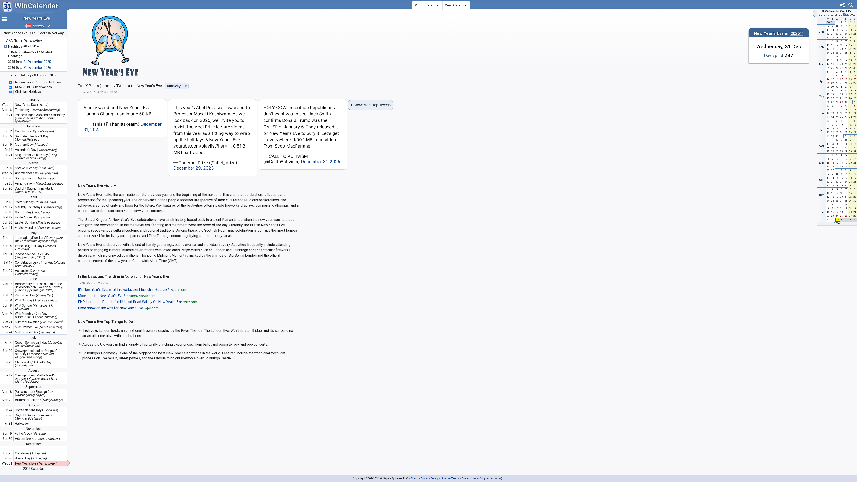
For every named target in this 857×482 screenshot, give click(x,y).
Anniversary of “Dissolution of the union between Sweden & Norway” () (39, 287)
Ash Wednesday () (36, 173)
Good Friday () (33, 212)
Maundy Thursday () (38, 207)
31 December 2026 (37, 68)
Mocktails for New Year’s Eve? (116, 296)
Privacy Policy (429, 478)
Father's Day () (31, 433)
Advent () (37, 438)
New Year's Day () (31, 104)
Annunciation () (39, 183)
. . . (33, 448)
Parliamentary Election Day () (34, 393)
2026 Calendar (33, 469)
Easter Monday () (38, 227)
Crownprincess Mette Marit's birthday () (36, 378)
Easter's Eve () (33, 217)
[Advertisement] (443, 45)
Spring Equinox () (35, 178)
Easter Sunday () (38, 222)
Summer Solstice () (39, 322)
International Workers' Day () (38, 239)
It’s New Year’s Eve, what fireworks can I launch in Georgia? (132, 290)
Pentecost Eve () (34, 295)
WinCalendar (36, 6)
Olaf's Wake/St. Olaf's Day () (33, 363)
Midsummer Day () (35, 332)
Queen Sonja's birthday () (38, 344)
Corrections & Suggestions (479, 478)
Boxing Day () (31, 458)
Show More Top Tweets (370, 104)
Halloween (22, 423)
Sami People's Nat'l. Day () (31, 138)
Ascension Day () (30, 272)
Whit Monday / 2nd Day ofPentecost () (36, 315)
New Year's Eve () (36, 463)
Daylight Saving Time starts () (34, 190)
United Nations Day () (36, 410)
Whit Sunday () (36, 300)
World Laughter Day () (35, 247)
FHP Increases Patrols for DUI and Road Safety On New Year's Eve (137, 302)
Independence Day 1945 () (32, 255)
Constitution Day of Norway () (40, 264)
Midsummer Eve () (38, 327)
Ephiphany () (37, 110)
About (414, 478)
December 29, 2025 (193, 168)
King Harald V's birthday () (36, 156)
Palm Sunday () (35, 202)
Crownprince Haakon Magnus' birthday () (36, 354)
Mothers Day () (31, 144)
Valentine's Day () (36, 150)
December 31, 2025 (320, 161)
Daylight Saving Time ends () (33, 416)
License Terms (450, 478)
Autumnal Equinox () (39, 400)
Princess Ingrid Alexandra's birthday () (40, 118)
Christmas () (30, 453)
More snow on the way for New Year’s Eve (118, 308)
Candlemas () (34, 131)
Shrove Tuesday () (34, 168)
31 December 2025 (37, 62)
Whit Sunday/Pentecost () (34, 307)
